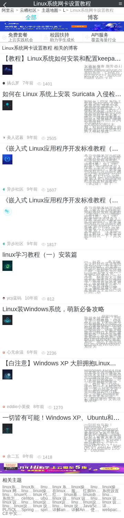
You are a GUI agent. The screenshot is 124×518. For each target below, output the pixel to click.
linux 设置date (42, 506)
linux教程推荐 (108, 495)
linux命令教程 (92, 495)
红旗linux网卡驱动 (92, 491)
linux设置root (77, 502)
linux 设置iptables (73, 506)
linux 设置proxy (11, 502)
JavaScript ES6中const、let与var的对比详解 (92, 506)
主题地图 (50, 10)
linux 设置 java (80, 498)
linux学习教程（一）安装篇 (39, 254)
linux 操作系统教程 (96, 487)
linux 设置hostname (111, 502)
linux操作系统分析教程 (27, 491)
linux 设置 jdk (111, 498)
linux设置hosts (42, 502)
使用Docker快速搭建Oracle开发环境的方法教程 (96, 510)
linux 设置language (61, 498)
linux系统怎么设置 (11, 487)
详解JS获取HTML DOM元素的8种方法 (108, 506)
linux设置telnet (92, 502)
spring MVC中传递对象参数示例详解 (46, 510)
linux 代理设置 (42, 495)
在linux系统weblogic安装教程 (61, 491)
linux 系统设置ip (61, 487)
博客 (93, 17)
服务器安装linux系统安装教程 (77, 491)
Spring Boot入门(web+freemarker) (30, 510)
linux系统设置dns (46, 487)
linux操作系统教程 (80, 487)
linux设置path (61, 502)
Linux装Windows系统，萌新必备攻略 (53, 309)
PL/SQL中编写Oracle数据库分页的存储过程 (11, 510)
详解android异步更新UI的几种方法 (61, 510)
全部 (31, 17)
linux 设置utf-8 (8, 506)
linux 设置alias (58, 506)
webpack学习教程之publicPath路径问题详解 (111, 510)
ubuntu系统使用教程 (46, 498)
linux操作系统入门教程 (42, 491)
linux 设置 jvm (96, 498)
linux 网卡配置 (11, 491)
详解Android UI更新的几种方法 (80, 510)
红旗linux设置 (58, 495)
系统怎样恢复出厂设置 (11, 498)
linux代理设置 (23, 495)
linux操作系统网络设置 (111, 487)
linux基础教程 (73, 495)
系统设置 (110, 491)
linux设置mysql (23, 506)
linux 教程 (8, 495)
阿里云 (8, 10)
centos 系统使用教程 (30, 498)
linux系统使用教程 (30, 487)
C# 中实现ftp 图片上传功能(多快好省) (11, 514)
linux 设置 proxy (27, 502)
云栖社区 (28, 10)
